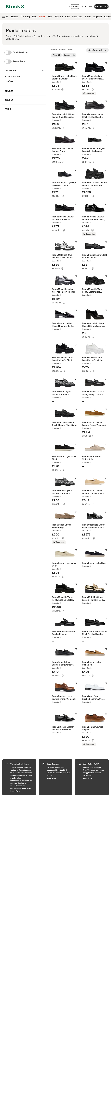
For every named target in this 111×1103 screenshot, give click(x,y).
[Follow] (76, 63)
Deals (42, 16)
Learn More (21, 791)
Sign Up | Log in (101, 6)
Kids (67, 16)
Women (59, 16)
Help (91, 6)
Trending (25, 16)
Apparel (97, 16)
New (34, 16)
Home (54, 49)
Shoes (87, 16)
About (84, 7)
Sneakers (77, 16)
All (6, 16)
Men (50, 16)
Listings (74, 6)
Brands (14, 16)
